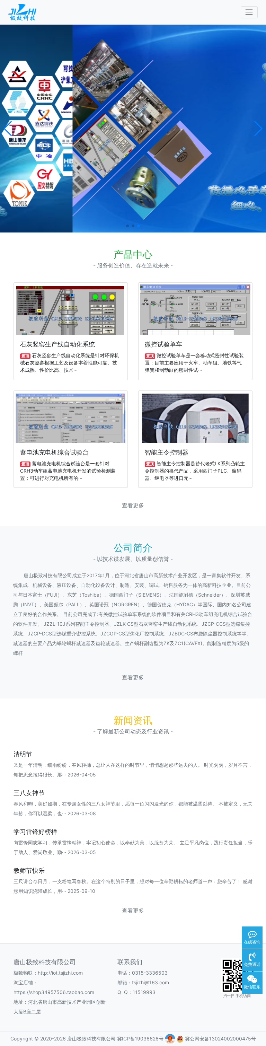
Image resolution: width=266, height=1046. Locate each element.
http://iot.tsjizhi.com (60, 973)
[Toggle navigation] (249, 12)
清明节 (23, 754)
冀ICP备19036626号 (141, 1038)
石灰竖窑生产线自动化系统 (57, 344)
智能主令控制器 (166, 452)
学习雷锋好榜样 (35, 831)
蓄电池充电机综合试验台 (54, 452)
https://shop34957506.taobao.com (54, 992)
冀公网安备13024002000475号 (220, 1038)
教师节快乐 (29, 870)
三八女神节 (29, 793)
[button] (8, 128)
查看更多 (133, 505)
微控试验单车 (163, 344)
